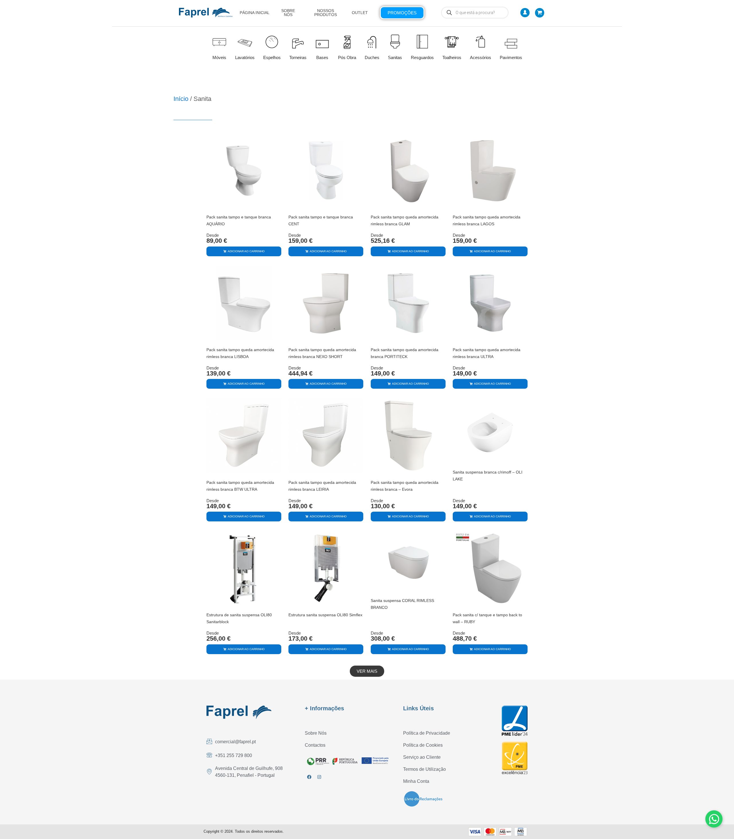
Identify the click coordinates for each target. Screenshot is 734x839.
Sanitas (395, 57)
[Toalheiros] (451, 42)
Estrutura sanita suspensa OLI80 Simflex (325, 615)
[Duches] (372, 41)
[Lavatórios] (245, 41)
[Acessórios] (481, 42)
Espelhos (272, 57)
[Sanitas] (395, 41)
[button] (367, 671)
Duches (372, 57)
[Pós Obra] (347, 42)
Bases (322, 57)
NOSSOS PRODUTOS (325, 12)
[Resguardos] (422, 41)
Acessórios (480, 57)
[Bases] (322, 41)
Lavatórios (245, 57)
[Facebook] (309, 776)
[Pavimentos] (511, 41)
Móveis (219, 57)
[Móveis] (219, 41)
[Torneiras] (298, 41)
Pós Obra (347, 57)
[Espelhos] (272, 41)
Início (180, 98)
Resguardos (422, 57)
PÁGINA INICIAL (255, 12)
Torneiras (298, 57)
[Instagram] (319, 776)
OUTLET (360, 12)
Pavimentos (511, 57)
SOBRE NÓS (288, 12)
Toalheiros (451, 57)
